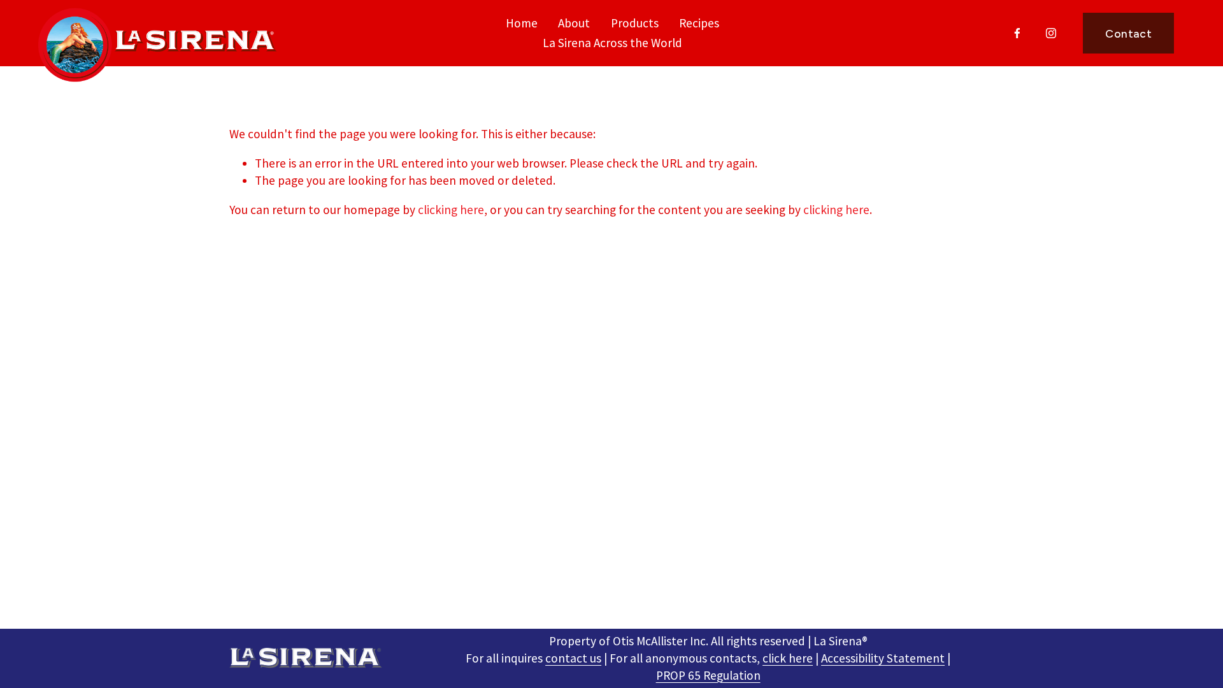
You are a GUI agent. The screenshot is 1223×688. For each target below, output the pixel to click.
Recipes (699, 23)
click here (787, 658)
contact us (573, 658)
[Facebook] (1017, 33)
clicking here (451, 209)
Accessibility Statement (883, 658)
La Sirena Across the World (612, 42)
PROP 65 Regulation (708, 675)
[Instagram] (1051, 33)
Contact (1128, 33)
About (574, 23)
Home (522, 23)
